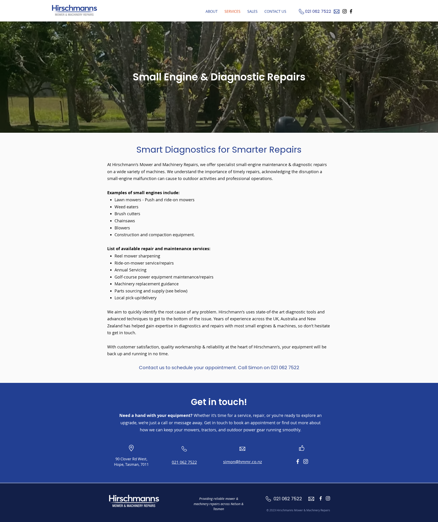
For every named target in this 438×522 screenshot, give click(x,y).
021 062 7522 (318, 11)
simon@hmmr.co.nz (242, 461)
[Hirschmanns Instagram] (344, 11)
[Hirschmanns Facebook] (351, 11)
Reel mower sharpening (137, 256)
